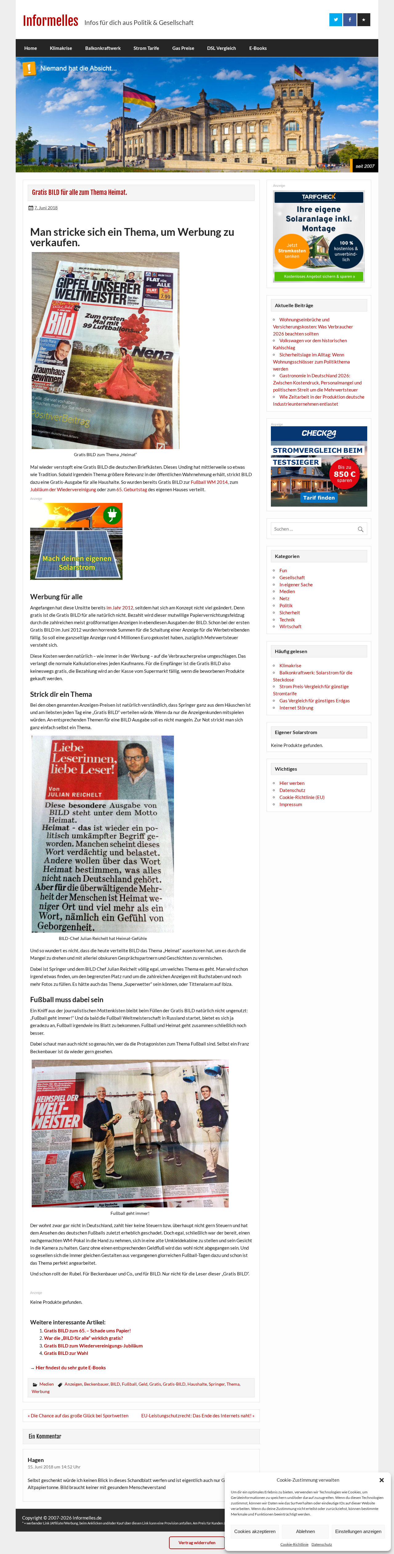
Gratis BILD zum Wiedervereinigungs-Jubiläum (93, 1345)
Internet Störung (296, 707)
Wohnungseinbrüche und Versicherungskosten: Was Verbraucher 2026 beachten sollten (313, 326)
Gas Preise (183, 48)
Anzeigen (73, 1384)
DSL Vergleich (221, 48)
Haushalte (197, 1384)
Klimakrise (61, 48)
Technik (287, 619)
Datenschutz (322, 1544)
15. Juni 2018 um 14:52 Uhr (54, 1466)
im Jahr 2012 (120, 607)
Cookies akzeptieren (254, 1531)
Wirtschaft (290, 626)
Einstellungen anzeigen (358, 1531)
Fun (283, 570)
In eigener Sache (296, 584)
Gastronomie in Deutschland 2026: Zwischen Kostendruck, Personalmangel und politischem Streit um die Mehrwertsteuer (317, 382)
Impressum (290, 804)
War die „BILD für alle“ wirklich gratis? (83, 1338)
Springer (217, 1384)
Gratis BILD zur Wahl (66, 1353)
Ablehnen (305, 1531)
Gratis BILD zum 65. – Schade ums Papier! (87, 1330)
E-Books (258, 48)
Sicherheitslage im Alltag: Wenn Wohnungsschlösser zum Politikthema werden (311, 361)
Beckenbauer (96, 1384)
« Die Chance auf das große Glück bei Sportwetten (78, 1415)
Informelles (50, 21)
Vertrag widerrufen (197, 1542)
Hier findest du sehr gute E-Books (71, 1367)
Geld (143, 1384)
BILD (115, 1384)
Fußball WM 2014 (209, 482)
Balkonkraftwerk (103, 48)
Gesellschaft (292, 577)
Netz (284, 598)
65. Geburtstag (131, 489)
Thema (233, 1384)
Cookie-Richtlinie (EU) (302, 797)
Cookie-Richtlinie (294, 1544)
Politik (286, 605)
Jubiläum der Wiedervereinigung (63, 489)
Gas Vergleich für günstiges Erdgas (314, 700)
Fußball (129, 1384)
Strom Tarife (146, 48)
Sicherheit (289, 612)
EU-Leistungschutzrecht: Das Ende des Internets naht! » (198, 1415)
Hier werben (291, 783)
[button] (382, 1480)
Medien (46, 1384)
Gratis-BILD (174, 1384)
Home (30, 48)
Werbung (41, 1391)
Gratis (155, 1384)
